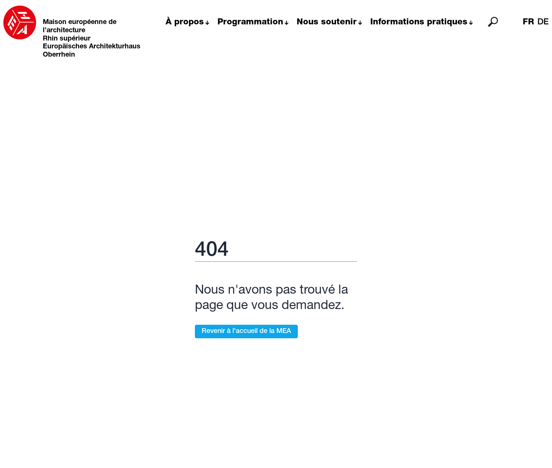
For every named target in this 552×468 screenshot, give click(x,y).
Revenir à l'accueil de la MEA (246, 331)
